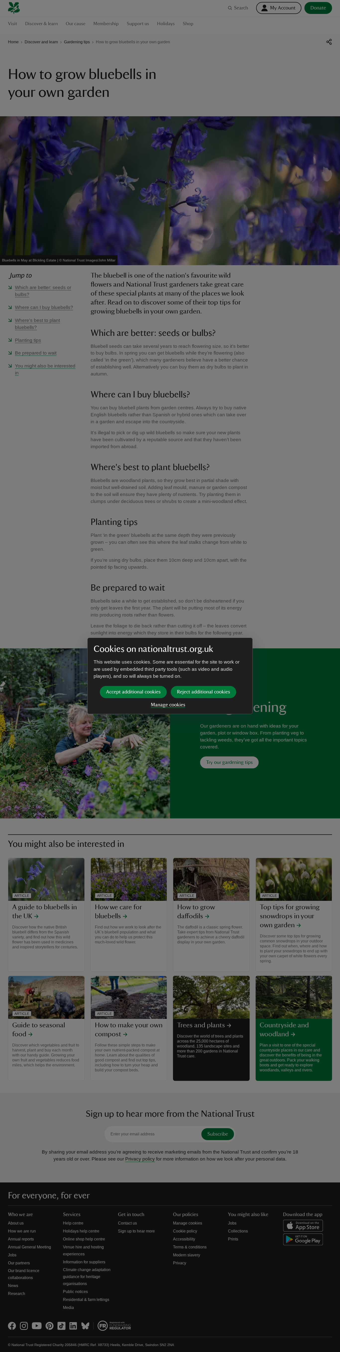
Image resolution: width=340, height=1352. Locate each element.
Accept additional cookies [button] (133, 691)
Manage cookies (168, 704)
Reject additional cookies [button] (203, 691)
